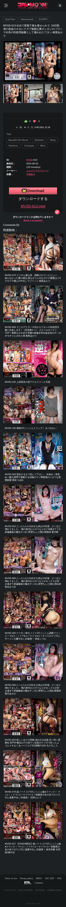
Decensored (27, 19)
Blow (42, 145)
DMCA (39, 878)
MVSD (29, 160)
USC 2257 (49, 878)
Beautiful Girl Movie (18, 140)
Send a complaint (33, 220)
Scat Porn (10, 19)
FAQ (59, 878)
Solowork (39, 140)
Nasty (53, 140)
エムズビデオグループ (37, 170)
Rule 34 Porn (25, 890)
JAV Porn (40, 890)
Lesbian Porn (54, 890)
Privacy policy (26, 878)
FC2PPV (43, 19)
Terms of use (11, 878)
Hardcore (13, 145)
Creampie (29, 145)
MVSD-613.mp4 (33, 206)
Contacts (39, 883)
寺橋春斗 (30, 174)
